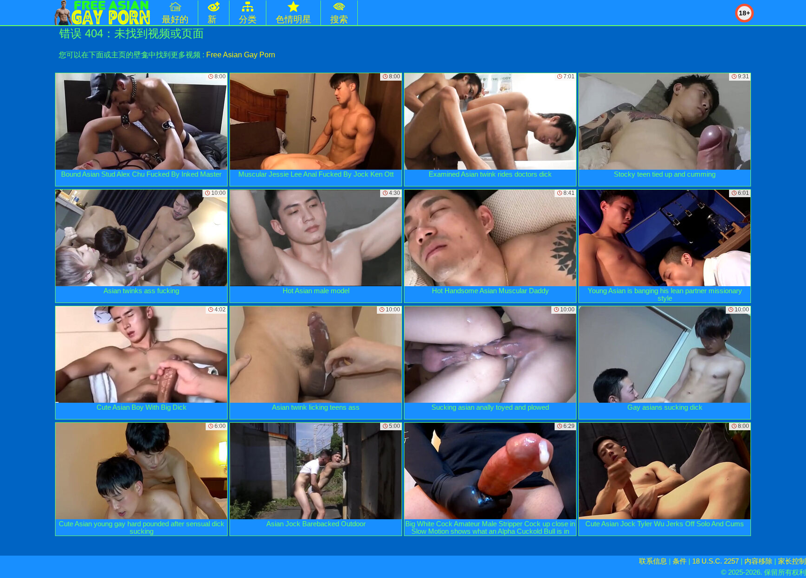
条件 (680, 561)
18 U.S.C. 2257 (715, 561)
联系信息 (653, 561)
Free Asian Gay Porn (240, 55)
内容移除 (758, 561)
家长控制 (792, 561)
